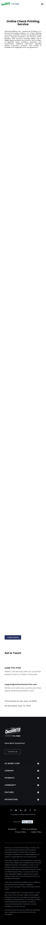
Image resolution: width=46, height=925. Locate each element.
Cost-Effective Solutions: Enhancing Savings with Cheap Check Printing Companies (22, 604)
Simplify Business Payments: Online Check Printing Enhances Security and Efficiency (23, 545)
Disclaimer (12, 829)
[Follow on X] (11, 810)
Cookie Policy (36, 832)
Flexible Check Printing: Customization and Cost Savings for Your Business (20, 88)
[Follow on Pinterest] (35, 810)
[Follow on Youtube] (16, 810)
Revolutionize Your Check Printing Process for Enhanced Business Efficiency (22, 292)
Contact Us (12, 751)
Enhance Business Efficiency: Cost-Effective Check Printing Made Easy (22, 420)
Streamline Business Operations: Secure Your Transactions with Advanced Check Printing (21, 355)
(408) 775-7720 (13, 668)
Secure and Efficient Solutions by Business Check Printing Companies (22, 482)
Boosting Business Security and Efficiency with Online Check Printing (22, 159)
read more (11, 119)
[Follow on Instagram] (25, 810)
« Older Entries (13, 637)
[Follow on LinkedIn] (21, 810)
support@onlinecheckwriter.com (21, 684)
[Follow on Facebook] (30, 810)
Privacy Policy (20, 832)
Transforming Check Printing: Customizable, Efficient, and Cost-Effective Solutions (22, 230)
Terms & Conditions (29, 829)
